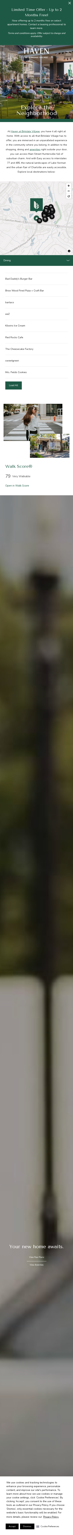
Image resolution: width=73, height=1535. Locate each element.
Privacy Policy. (51, 1517)
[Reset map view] (68, 196)
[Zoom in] (68, 185)
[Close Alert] (69, 4)
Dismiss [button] (27, 1526)
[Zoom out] (68, 191)
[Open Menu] (68, 53)
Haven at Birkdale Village (25, 131)
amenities (35, 149)
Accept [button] (12, 1526)
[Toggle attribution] (69, 251)
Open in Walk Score (17, 485)
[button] (48, 1526)
